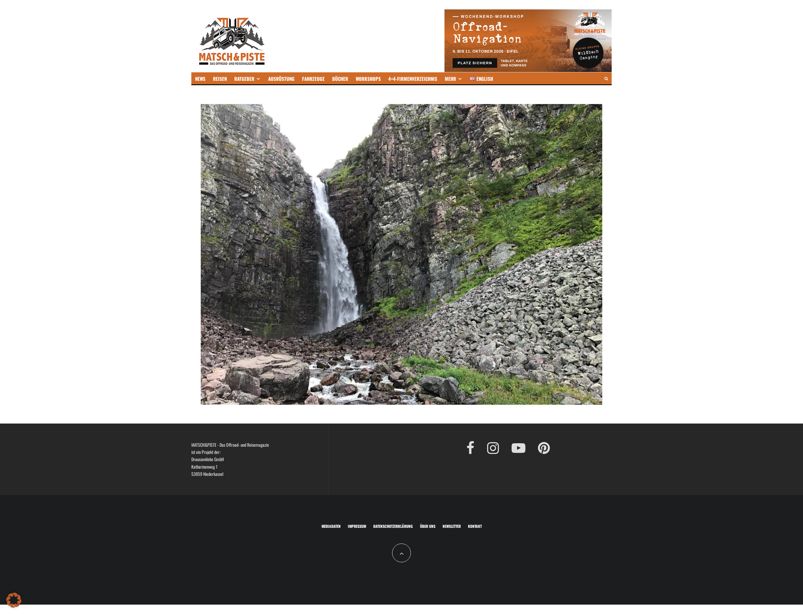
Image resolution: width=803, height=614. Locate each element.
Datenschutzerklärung (393, 526)
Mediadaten (331, 526)
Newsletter (452, 526)
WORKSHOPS (368, 78)
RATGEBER (244, 78)
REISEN (220, 78)
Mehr (450, 78)
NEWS (200, 78)
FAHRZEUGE (313, 78)
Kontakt (475, 526)
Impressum (357, 526)
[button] (14, 600)
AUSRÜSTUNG (281, 78)
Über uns (427, 526)
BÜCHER (340, 78)
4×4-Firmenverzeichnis (412, 78)
